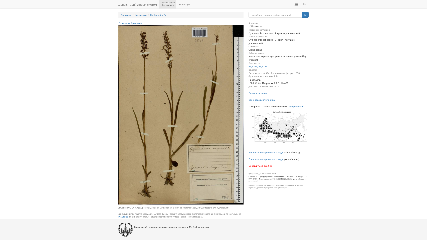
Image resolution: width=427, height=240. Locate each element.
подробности (296, 106)
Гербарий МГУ (158, 15)
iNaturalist (123, 216)
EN (304, 4)
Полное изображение (130, 23)
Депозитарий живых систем (137, 4)
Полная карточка (258, 93)
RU (296, 4)
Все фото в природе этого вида (266, 152)
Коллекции (184, 4)
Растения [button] (167, 5)
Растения (126, 15)
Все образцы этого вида (262, 99)
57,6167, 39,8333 (258, 66)
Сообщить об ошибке (260, 165)
